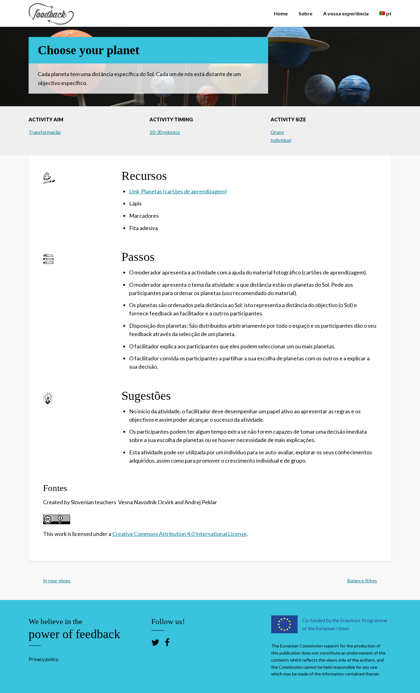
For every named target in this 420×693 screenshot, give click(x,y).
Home (281, 13)
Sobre (305, 13)
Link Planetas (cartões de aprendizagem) (178, 191)
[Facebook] (167, 642)
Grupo (277, 132)
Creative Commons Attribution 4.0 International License (179, 533)
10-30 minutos (164, 132)
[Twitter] (155, 642)
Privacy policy (43, 659)
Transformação (45, 132)
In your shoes (56, 580)
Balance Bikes (362, 580)
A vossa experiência (346, 13)
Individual (281, 140)
